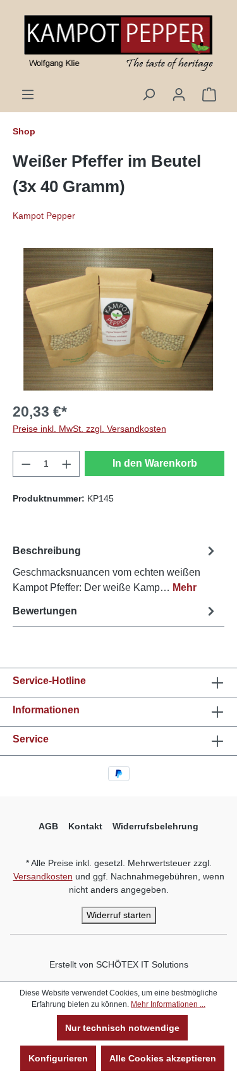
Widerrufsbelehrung (155, 826)
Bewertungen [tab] (45, 611)
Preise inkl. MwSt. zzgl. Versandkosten (89, 429)
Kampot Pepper (44, 216)
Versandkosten (43, 876)
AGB (48, 826)
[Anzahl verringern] (26, 464)
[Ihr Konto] (179, 94)
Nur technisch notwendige (122, 1028)
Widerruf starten (119, 915)
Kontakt (85, 826)
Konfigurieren (58, 1058)
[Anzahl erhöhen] (67, 464)
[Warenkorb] (209, 94)
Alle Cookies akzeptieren (162, 1058)
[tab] (115, 568)
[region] (118, 319)
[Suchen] (148, 94)
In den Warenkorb (154, 463)
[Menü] (28, 94)
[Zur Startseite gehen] (118, 43)
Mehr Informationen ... (168, 1004)
